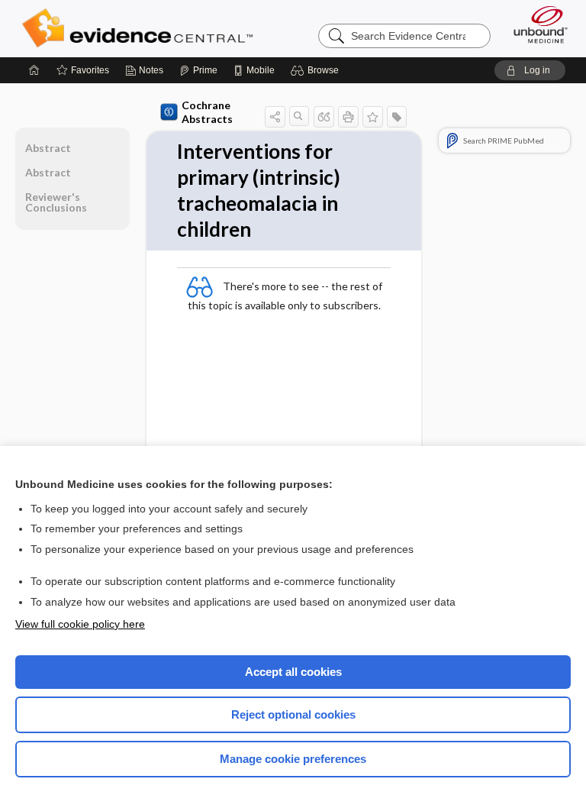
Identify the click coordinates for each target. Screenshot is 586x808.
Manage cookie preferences (293, 758)
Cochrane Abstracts (207, 112)
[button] (317, 70)
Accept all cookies (293, 671)
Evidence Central (141, 28)
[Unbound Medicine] (535, 24)
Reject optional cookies (293, 714)
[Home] (34, 70)
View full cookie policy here (80, 624)
